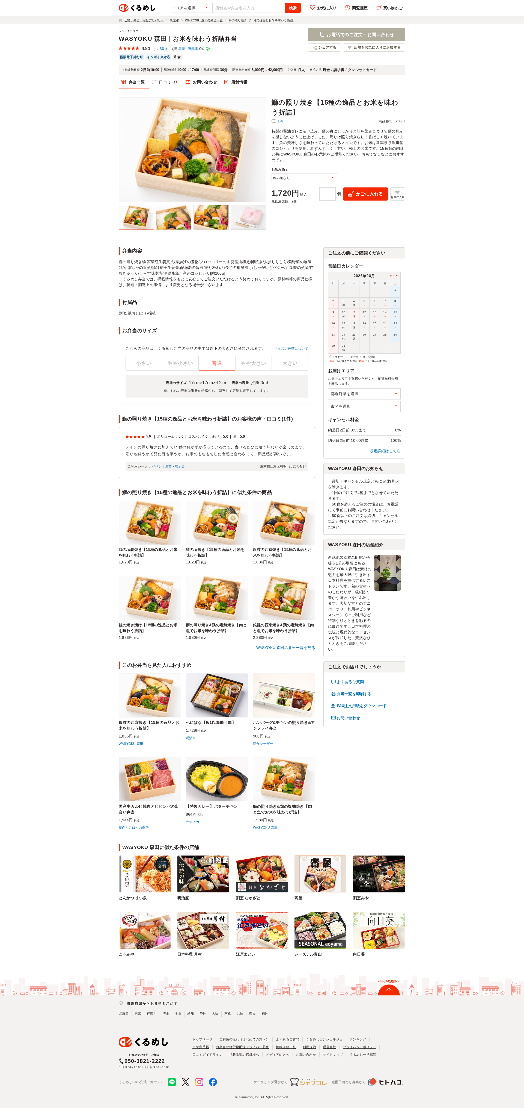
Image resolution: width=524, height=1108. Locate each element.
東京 (138, 1013)
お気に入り (327, 8)
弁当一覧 (137, 82)
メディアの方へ (277, 1055)
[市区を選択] (364, 406)
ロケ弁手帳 (200, 1047)
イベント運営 (162, 466)
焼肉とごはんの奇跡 (134, 828)
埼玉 (166, 1013)
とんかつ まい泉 (133, 898)
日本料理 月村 (189, 954)
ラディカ (192, 822)
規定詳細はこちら (385, 451)
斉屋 (298, 898)
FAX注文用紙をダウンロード (362, 706)
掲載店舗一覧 (286, 1047)
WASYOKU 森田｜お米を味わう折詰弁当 (178, 38)
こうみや (126, 954)
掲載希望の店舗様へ (244, 1055)
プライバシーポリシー (359, 1047)
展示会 (180, 466)
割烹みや (361, 898)
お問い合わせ (205, 82)
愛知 (190, 1013)
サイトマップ (333, 1055)
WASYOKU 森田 (131, 744)
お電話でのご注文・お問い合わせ (360, 34)
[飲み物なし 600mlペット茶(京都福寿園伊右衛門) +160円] (304, 178)
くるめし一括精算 (363, 1055)
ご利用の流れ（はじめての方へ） (244, 1039)
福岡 (265, 1013)
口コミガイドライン (207, 1055)
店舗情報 (239, 82)
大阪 (215, 1013)
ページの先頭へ (388, 981)
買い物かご (393, 8)
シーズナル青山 (307, 954)
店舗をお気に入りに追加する (377, 47)
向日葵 (359, 954)
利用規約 (309, 1047)
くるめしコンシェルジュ (324, 1039)
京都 (227, 1013)
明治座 (191, 738)
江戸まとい (245, 954)
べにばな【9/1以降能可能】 (211, 722)
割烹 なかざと (248, 898)
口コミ (168, 82)
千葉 (178, 1013)
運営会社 (329, 1047)
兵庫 (240, 1013)
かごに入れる (369, 194)
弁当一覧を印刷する (354, 694)
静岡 (203, 1013)
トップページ (202, 1039)
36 (164, 48)
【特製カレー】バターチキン (212, 806)
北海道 (124, 1013)
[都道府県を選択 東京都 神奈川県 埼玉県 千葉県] (364, 393)
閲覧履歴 (360, 8)
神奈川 (152, 1013)
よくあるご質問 (350, 682)
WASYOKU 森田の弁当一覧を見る (285, 647)
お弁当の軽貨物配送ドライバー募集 (242, 1047)
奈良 (252, 1013)
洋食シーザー (263, 744)
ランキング (357, 1039)
